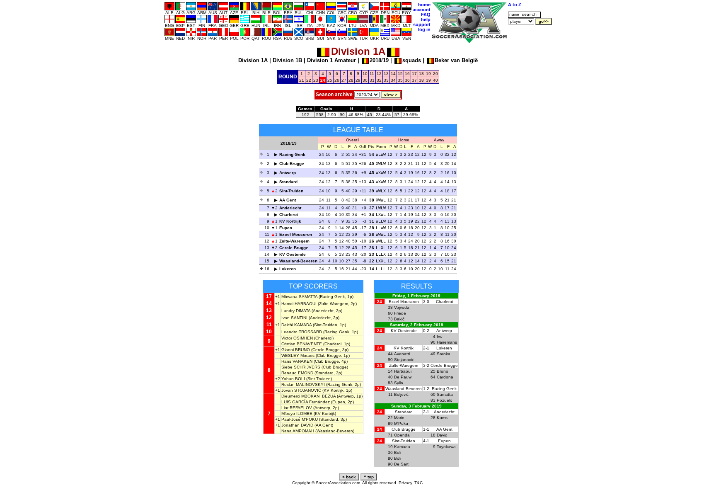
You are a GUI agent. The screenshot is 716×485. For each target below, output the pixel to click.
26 (336, 80)
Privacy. (406, 482)
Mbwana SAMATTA (299, 296)
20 (435, 73)
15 (400, 73)
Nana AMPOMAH (297, 431)
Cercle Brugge (293, 247)
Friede (400, 313)
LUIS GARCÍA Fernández (305, 402)
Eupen (285, 228)
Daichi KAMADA (296, 325)
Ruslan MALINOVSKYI (303, 384)
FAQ (426, 14)
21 (301, 80)
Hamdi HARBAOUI (299, 303)
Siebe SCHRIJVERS (300, 367)
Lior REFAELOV (296, 407)
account (422, 9)
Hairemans (447, 342)
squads (411, 60)
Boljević (401, 394)
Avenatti (402, 354)
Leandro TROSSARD (301, 332)
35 (400, 80)
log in (424, 29)
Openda (402, 435)
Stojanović (404, 359)
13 (386, 73)
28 (350, 80)
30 (365, 80)
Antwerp (287, 172)
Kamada (402, 446)
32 (379, 80)
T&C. (419, 482)
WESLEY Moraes (297, 355)
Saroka (443, 354)
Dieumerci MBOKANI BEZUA (308, 396)
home (424, 4)
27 (343, 80)
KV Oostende (292, 254)
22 (308, 80)
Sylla (398, 383)
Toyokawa (446, 446)
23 (315, 80)
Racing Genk (292, 154)
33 (386, 80)
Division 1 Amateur (331, 60)
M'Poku (401, 423)
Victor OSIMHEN (297, 338)
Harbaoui (402, 371)
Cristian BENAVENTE (301, 344)
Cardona (445, 377)
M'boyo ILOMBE (296, 413)
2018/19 (379, 60)
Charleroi (288, 214)
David (442, 435)
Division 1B (287, 60)
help (426, 19)
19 (428, 73)
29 (358, 80)
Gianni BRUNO (295, 349)
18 (421, 73)
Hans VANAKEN (296, 361)
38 (421, 80)
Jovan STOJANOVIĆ (301, 390)
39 (428, 80)
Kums (442, 417)
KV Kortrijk (290, 221)
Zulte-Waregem (294, 241)
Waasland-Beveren (298, 261)
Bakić (399, 319)
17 (414, 73)
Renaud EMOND (297, 373)
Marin (399, 417)
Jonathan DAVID (297, 425)
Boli (397, 452)
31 (372, 80)
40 (435, 80)
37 (414, 80)
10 (365, 73)
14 (393, 73)
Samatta (445, 394)
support (422, 24)
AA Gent (287, 200)
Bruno (442, 371)
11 (372, 73)
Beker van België (456, 60)
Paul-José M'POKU (299, 419)
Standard (288, 181)
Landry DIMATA (295, 310)
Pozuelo (444, 400)
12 (379, 73)
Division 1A (253, 60)
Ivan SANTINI (294, 317)
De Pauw (402, 377)
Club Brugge (291, 163)
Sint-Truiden (291, 191)
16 (407, 73)
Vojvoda (401, 307)
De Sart (401, 464)
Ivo (440, 336)
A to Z (514, 4)
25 (329, 80)
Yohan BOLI (293, 378)
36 (407, 80)
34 (393, 80)
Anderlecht (290, 208)
